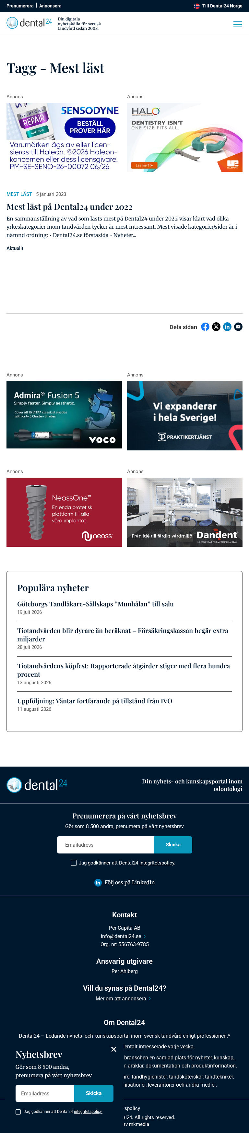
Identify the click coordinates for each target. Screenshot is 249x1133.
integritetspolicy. (157, 863)
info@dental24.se (121, 936)
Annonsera (50, 5)
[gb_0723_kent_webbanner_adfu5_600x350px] (64, 414)
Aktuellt (14, 248)
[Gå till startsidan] (36, 784)
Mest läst (19, 194)
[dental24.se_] (185, 137)
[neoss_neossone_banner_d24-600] (64, 512)
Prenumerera (20, 5)
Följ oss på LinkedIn (130, 882)
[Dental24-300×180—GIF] (185, 415)
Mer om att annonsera (121, 999)
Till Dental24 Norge (222, 5)
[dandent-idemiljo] (185, 512)
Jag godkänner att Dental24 (127, 863)
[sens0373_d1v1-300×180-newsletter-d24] (64, 137)
